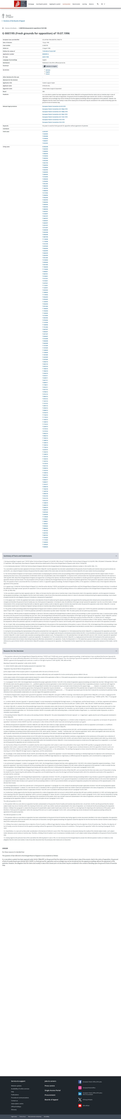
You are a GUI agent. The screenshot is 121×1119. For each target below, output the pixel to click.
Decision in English (51, 66)
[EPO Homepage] (20, 4)
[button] (60, 556)
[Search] (97, 4)
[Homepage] (3, 28)
